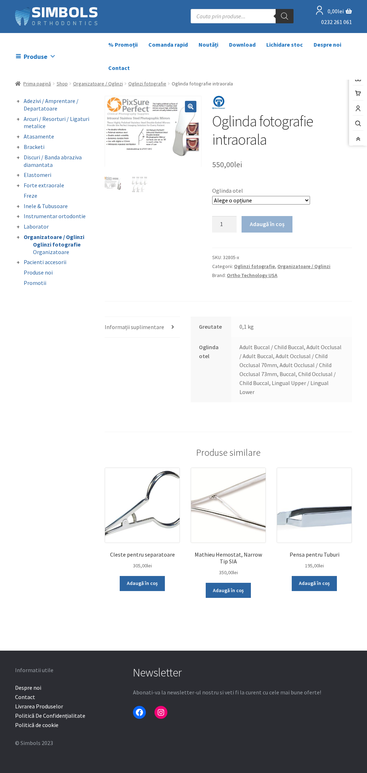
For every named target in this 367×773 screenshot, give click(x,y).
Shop (62, 83)
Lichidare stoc (284, 44)
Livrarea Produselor (39, 706)
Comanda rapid (168, 44)
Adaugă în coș (267, 224)
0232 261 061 (336, 21)
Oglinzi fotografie (147, 83)
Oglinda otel (227, 190)
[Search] (285, 16)
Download (242, 44)
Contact (119, 67)
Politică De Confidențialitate (50, 715)
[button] (190, 106)
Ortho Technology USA (252, 275)
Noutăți (208, 44)
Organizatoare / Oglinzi (98, 83)
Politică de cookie (36, 725)
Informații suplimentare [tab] (134, 327)
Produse (35, 56)
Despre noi (327, 44)
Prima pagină (37, 83)
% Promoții (123, 44)
